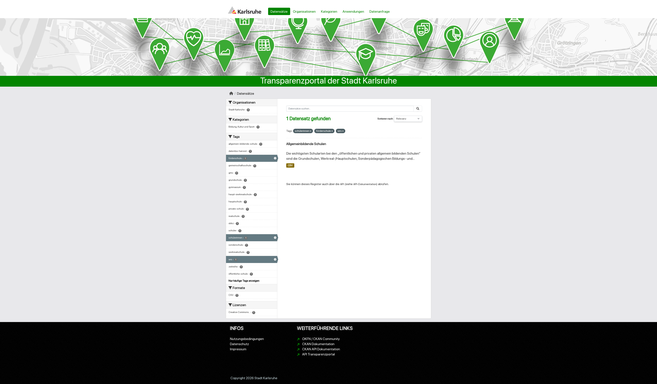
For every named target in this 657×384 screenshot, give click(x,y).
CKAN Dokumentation (318, 344)
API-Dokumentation (364, 184)
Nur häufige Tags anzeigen (244, 280)
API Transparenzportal (318, 354)
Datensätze (279, 11)
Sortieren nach (385, 118)
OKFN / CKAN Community (321, 339)
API (342, 184)
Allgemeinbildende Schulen (306, 144)
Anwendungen (353, 11)
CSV (290, 165)
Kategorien (329, 11)
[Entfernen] (310, 131)
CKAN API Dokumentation (321, 349)
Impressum (238, 349)
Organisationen (304, 11)
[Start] (231, 93)
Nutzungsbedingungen (247, 339)
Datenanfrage (379, 11)
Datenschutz (239, 344)
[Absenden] (418, 109)
